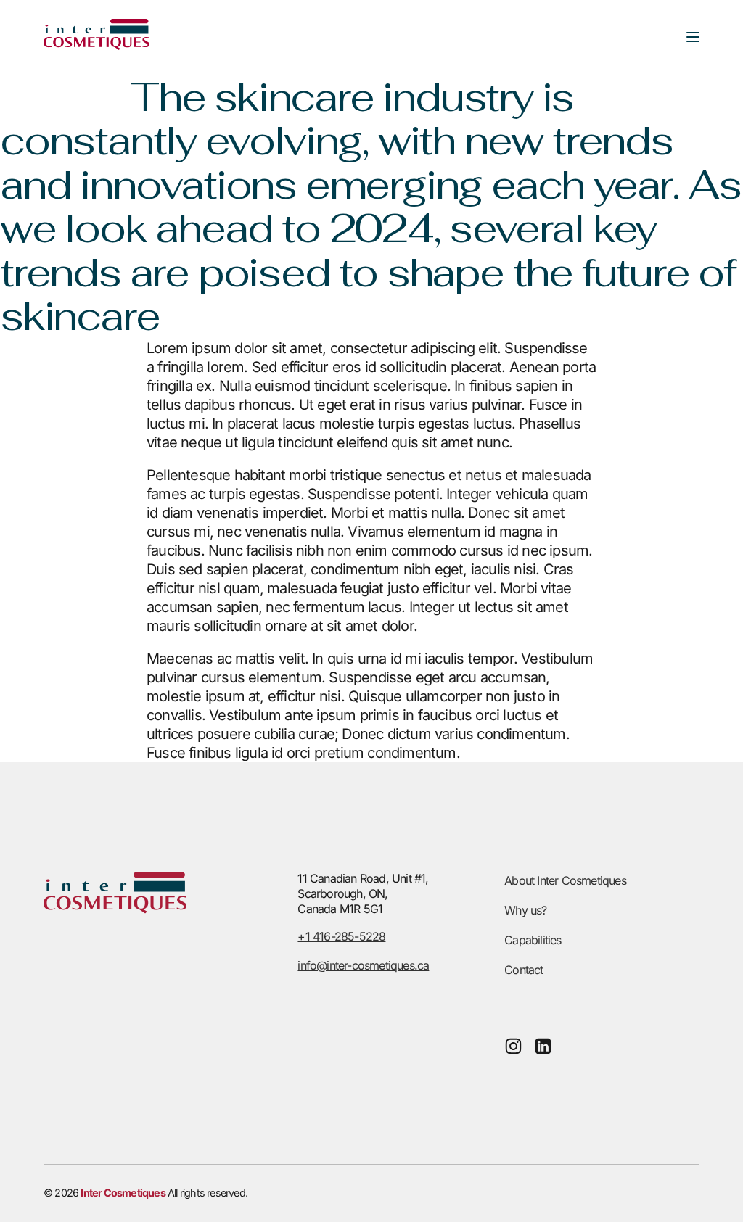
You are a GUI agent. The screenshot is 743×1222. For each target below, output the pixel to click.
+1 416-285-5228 (341, 936)
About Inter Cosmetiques (565, 880)
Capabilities (532, 940)
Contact (523, 969)
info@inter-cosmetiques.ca (363, 965)
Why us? (525, 910)
